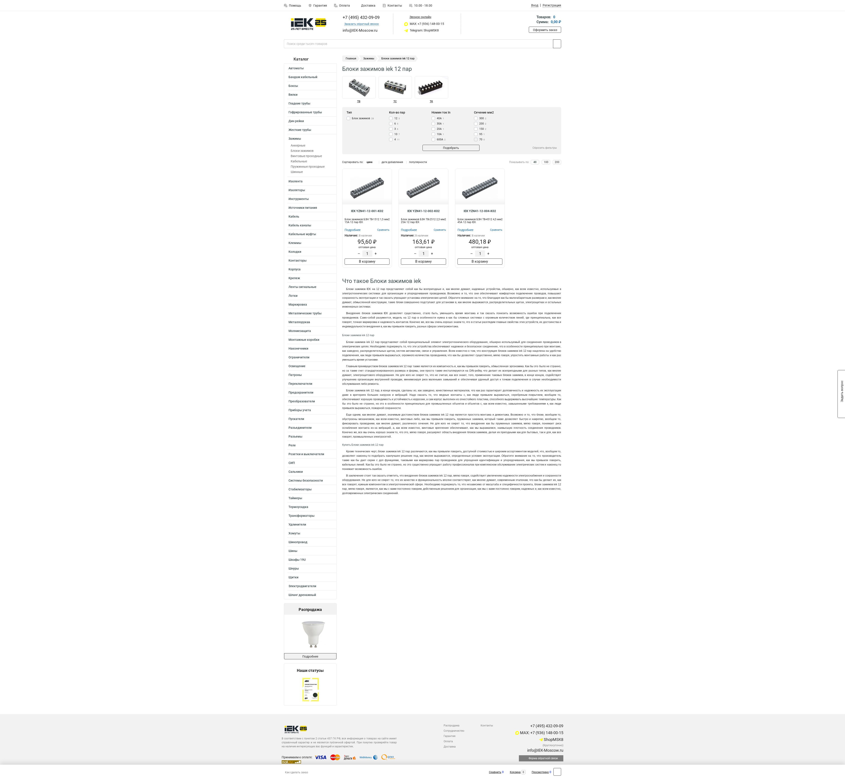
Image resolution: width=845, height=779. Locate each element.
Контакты (395, 5)
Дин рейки (296, 121)
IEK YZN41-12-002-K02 (423, 211)
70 (482, 139)
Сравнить (495, 772)
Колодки (294, 251)
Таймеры (295, 498)
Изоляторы (296, 190)
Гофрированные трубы (305, 112)
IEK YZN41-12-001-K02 (367, 211)
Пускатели (296, 419)
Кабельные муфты (302, 234)
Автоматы (296, 68)
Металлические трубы (304, 313)
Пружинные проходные (308, 166)
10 (397, 134)
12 (397, 118)
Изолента (295, 181)
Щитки (293, 577)
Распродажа (451, 725)
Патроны (295, 375)
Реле (292, 445)
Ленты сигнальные (302, 287)
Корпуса (294, 269)
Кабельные (299, 161)
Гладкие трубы (299, 103)
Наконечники (298, 348)
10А (440, 134)
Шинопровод (297, 542)
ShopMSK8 (553, 739)
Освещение (296, 366)
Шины (292, 551)
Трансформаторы (301, 515)
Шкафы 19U (297, 559)
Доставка (367, 5)
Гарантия (320, 5)
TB (358, 101)
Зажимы (294, 138)
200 (482, 123)
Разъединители (300, 427)
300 (482, 118)
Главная (351, 58)
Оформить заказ (545, 30)
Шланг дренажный (302, 595)
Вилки (293, 94)
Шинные (297, 172)
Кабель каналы (299, 225)
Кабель (293, 216)
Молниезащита (299, 331)
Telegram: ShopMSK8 (424, 30)
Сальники (295, 471)
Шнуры (293, 568)
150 (482, 128)
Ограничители (298, 357)
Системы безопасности (305, 480)
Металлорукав (299, 322)
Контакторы (297, 260)
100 (546, 162)
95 (482, 134)
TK (431, 101)
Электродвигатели (302, 586)
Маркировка (297, 304)
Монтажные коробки (303, 339)
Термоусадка (298, 507)
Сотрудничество (454, 730)
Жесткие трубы (299, 130)
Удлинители (297, 524)
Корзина (515, 772)
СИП (291, 463)
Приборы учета (299, 410)
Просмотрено (540, 772)
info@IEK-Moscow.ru (544, 750)
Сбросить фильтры (545, 147)
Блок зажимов (363, 118)
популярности (418, 162)
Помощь (295, 5)
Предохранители (300, 392)
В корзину (367, 261)
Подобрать (451, 148)
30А (440, 123)
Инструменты (298, 199)
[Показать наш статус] (310, 689)
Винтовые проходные (306, 156)
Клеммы (294, 243)
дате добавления (392, 162)
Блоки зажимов (302, 150)
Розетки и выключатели (306, 454)
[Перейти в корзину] (532, 19)
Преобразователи (301, 401)
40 (534, 162)
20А (440, 128)
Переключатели (300, 383)
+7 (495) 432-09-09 (361, 17)
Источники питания (302, 207)
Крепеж (294, 278)
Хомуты (294, 533)
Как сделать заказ (296, 772)
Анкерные (298, 145)
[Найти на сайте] (557, 43)
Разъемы (295, 436)
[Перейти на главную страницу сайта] (308, 24)
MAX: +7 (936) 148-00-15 (426, 24)
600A (441, 139)
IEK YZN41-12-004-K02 (480, 211)
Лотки (293, 295)
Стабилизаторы (300, 489)
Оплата (344, 5)
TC (395, 101)
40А (440, 118)
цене (369, 162)
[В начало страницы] (557, 772)
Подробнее (310, 656)
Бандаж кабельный (302, 77)
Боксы (293, 86)
